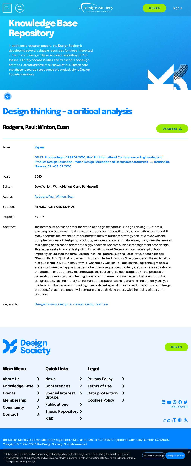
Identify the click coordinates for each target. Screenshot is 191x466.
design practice (96, 304)
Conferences (57, 386)
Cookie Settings (155, 455)
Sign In (177, 8)
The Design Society (49, 444)
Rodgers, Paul (44, 196)
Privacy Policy (100, 379)
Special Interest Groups (60, 395)
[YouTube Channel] (169, 402)
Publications (56, 405)
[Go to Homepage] (95, 8)
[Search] (19, 8)
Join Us (154, 8)
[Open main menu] (7, 8)
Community (13, 408)
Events (9, 393)
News (50, 379)
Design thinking (46, 304)
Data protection (103, 393)
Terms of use (100, 386)
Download (170, 129)
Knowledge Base (18, 386)
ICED (49, 419)
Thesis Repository (62, 412)
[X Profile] (185, 402)
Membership (14, 400)
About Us (11, 379)
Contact (10, 415)
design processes (71, 304)
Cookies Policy (101, 400)
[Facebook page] (180, 402)
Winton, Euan (65, 196)
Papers (40, 147)
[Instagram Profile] (174, 402)
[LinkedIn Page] (163, 402)
